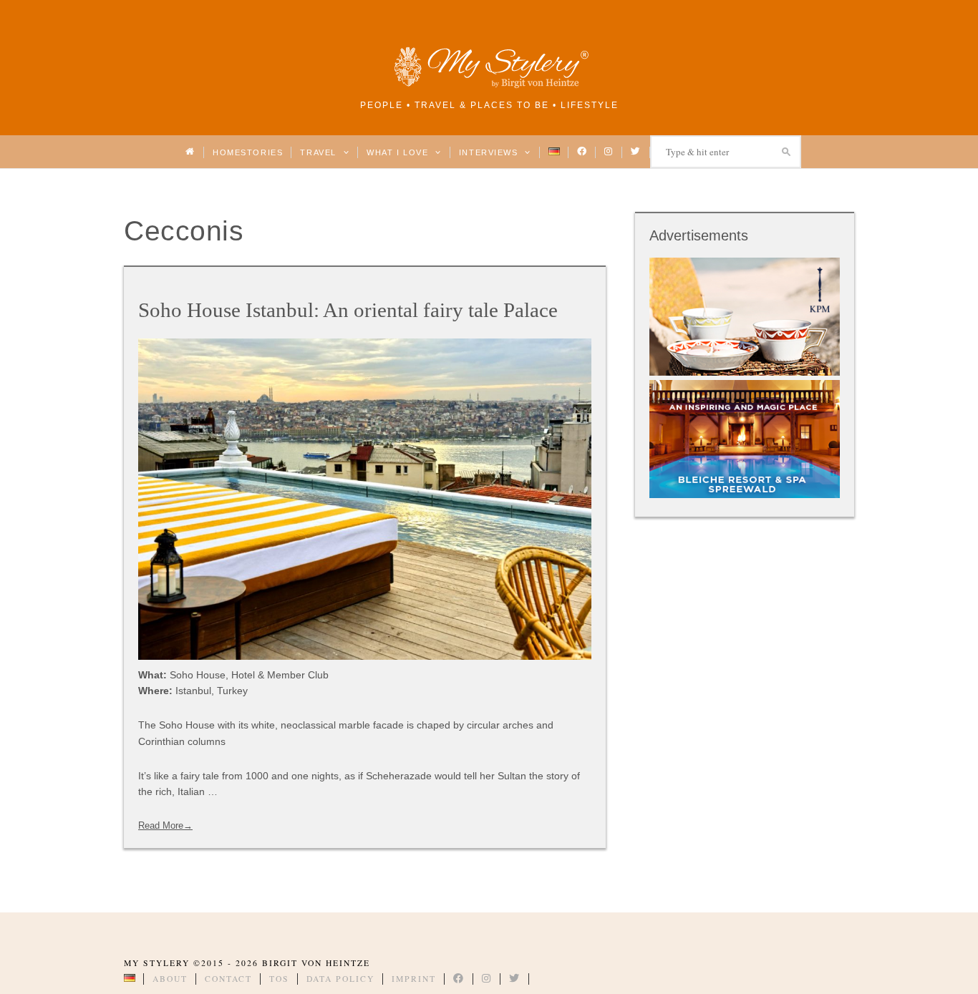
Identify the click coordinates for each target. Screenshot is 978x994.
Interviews (490, 152)
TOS (279, 978)
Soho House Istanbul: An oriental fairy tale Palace (348, 309)
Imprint (414, 978)
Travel (319, 152)
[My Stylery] (489, 85)
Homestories (248, 152)
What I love (399, 152)
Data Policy (340, 978)
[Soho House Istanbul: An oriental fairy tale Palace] (364, 499)
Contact (228, 978)
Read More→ (165, 825)
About (170, 978)
